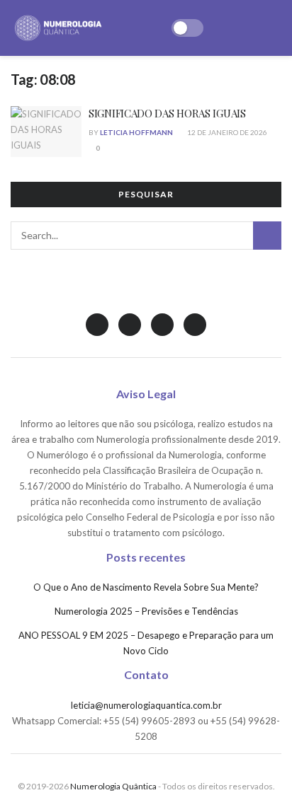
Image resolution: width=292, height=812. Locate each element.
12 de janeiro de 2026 (226, 132)
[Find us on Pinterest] (195, 324)
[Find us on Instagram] (97, 324)
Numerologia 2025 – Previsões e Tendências (146, 611)
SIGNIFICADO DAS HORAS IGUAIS (167, 113)
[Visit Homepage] (58, 28)
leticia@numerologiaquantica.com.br (146, 705)
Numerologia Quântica (113, 786)
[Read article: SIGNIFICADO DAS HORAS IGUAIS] (46, 131)
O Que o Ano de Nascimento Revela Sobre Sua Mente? (146, 587)
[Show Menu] (275, 28)
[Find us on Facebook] (129, 324)
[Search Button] (267, 235)
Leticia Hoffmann (136, 132)
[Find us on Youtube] (162, 324)
